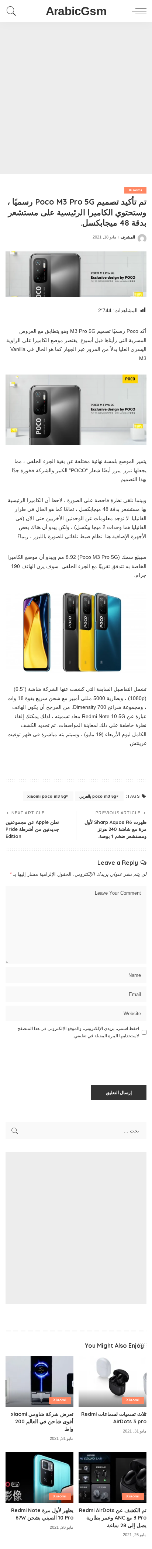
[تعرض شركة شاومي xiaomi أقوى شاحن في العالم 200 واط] (39, 1381)
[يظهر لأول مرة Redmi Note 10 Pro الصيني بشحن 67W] (39, 1477)
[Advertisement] (76, 98)
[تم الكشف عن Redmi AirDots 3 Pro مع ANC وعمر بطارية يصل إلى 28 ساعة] (112, 1477)
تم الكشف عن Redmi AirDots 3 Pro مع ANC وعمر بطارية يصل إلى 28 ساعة (112, 1517)
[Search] (13, 11)
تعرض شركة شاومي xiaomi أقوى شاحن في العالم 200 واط (42, 1421)
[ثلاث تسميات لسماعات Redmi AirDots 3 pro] (112, 1381)
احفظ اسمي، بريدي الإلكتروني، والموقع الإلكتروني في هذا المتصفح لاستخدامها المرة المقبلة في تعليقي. (78, 1032)
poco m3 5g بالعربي (98, 796)
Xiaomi (135, 190)
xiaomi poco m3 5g (46, 796)
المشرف (128, 237)
